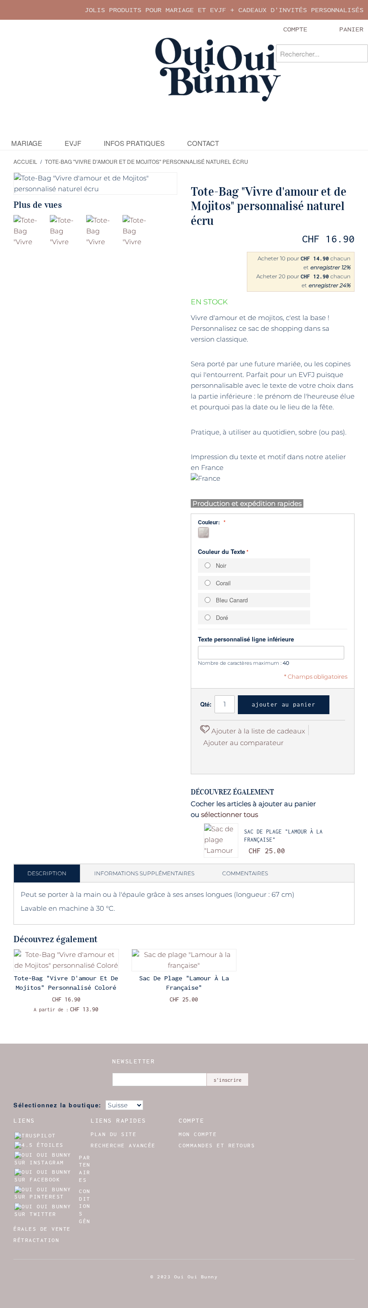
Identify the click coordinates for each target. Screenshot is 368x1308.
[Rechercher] (359, 53)
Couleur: (209, 522)
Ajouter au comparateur (243, 742)
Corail (223, 583)
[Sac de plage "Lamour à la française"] (221, 840)
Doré (222, 617)
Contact (203, 143)
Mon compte (198, 1134)
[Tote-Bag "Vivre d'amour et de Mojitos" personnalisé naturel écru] (30, 232)
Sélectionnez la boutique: (57, 1105)
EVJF (73, 143)
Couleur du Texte (221, 551)
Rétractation (36, 1240)
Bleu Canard (232, 600)
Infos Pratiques (134, 143)
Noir (221, 565)
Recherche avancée (123, 1145)
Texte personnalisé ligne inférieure (246, 639)
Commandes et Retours (217, 1145)
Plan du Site (113, 1134)
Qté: (205, 704)
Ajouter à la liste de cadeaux (257, 731)
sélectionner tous (229, 814)
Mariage (26, 143)
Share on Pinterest (209, 758)
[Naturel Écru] (203, 532)
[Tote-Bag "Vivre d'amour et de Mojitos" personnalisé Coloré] (66, 960)
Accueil (25, 161)
